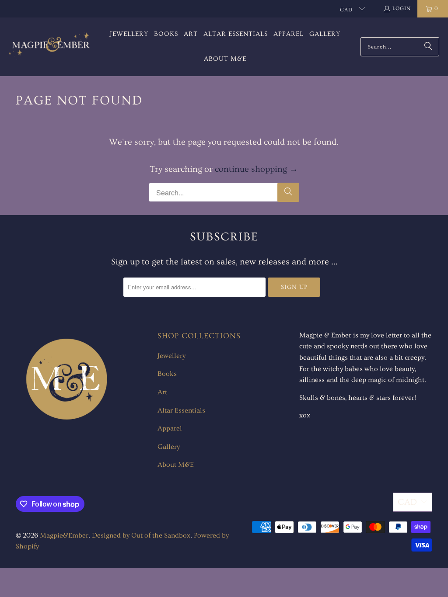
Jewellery (172, 356)
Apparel (170, 428)
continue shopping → (256, 169)
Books (167, 374)
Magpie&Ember (64, 535)
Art (162, 392)
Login (401, 8)
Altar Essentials (181, 410)
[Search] (428, 46)
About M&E (176, 465)
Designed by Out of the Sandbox (141, 535)
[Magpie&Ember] (49, 46)
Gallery (169, 447)
